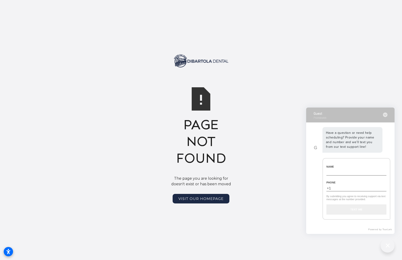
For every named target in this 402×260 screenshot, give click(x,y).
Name (330, 166)
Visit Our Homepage (201, 198)
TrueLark (387, 229)
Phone (330, 182)
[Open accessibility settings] (8, 251)
